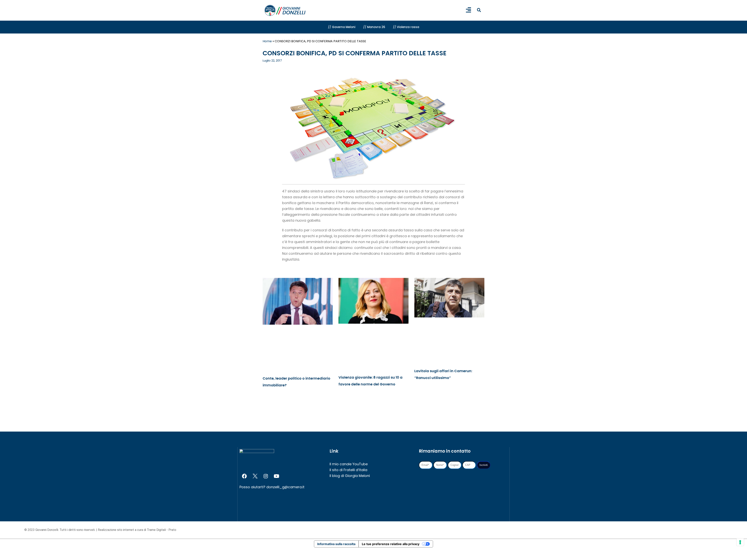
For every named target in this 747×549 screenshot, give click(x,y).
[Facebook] (244, 476)
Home (267, 41)
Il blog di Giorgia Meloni (350, 475)
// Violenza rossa (406, 27)
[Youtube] (276, 476)
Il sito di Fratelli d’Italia (348, 469)
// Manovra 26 (374, 27)
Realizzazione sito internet (116, 530)
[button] (478, 10)
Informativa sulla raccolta (336, 544)
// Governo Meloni (341, 27)
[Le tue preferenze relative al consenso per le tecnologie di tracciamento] (740, 542)
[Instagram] (266, 476)
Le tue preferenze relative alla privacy (390, 544)
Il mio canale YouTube (349, 464)
